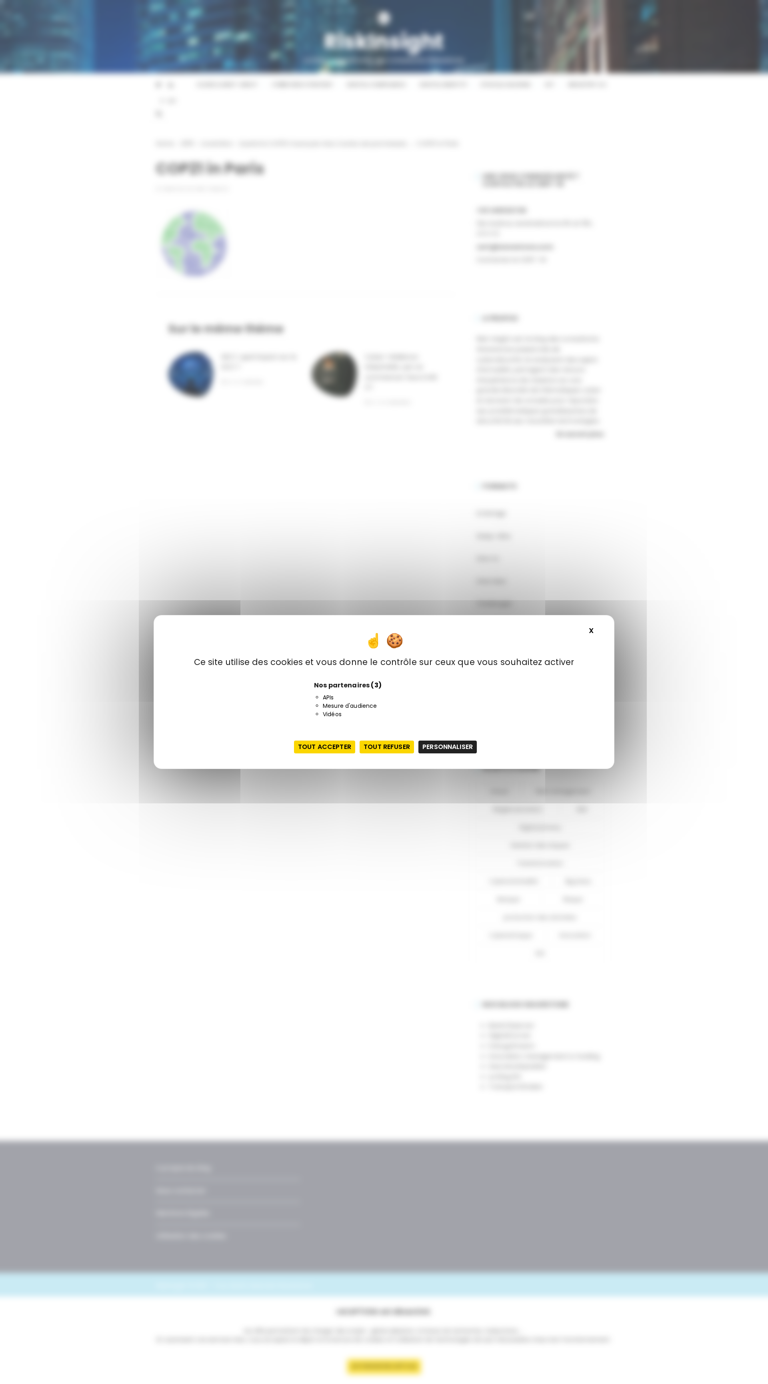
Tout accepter (324, 746)
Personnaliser (447, 746)
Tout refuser (387, 746)
